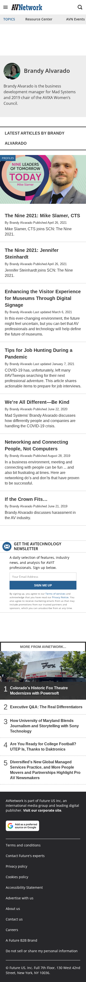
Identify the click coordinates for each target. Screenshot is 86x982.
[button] (5, 7)
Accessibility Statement (24, 887)
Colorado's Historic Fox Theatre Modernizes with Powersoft (39, 690)
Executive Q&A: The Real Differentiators (46, 707)
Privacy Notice (60, 597)
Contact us (14, 919)
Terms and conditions (23, 845)
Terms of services (55, 593)
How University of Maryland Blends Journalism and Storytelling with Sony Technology (44, 726)
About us (13, 908)
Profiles (8, 158)
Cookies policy (17, 877)
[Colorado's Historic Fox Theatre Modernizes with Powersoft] (43, 675)
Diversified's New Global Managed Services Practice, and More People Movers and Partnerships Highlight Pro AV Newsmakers (45, 770)
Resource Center (38, 19)
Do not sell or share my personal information (42, 951)
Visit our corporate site (42, 810)
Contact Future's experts (25, 855)
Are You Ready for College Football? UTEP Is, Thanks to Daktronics (43, 746)
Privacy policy (16, 866)
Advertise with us (19, 898)
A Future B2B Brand (21, 940)
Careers (12, 929)
